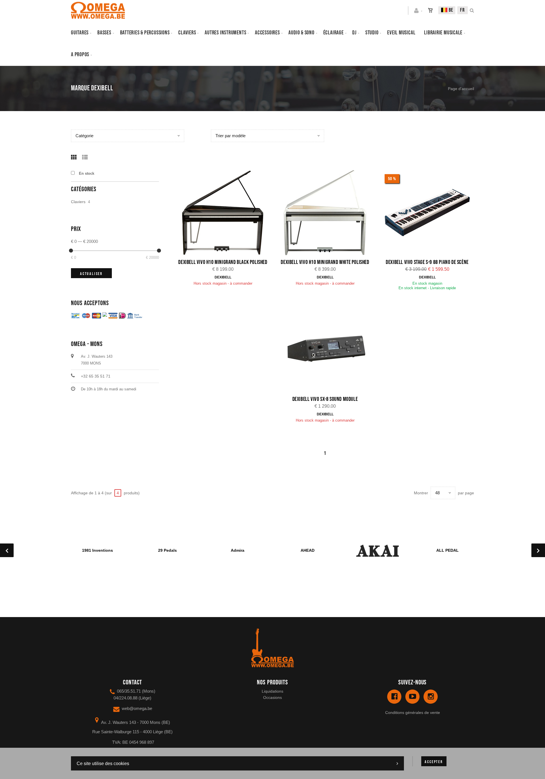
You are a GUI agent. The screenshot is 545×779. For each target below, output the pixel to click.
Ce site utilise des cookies (103, 763)
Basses (104, 32)
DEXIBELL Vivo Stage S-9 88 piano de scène (427, 262)
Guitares (80, 32)
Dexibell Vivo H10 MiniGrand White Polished (325, 262)
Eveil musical (401, 32)
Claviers (187, 32)
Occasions (272, 697)
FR (462, 10)
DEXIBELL (223, 277)
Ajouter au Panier (225, 213)
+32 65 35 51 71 (95, 376)
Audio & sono (301, 32)
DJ (354, 32)
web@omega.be (137, 708)
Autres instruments (225, 32)
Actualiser (91, 273)
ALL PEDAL (447, 550)
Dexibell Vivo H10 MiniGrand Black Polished (222, 262)
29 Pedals (167, 550)
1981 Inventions (97, 550)
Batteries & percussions (145, 32)
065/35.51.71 (129, 691)
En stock (86, 173)
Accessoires (267, 32)
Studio (372, 32)
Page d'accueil (461, 88)
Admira (237, 550)
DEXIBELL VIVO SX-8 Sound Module (325, 399)
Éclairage (333, 32)
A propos (80, 54)
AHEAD (308, 550)
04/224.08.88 (125, 697)
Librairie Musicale (443, 32)
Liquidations (272, 691)
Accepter (434, 761)
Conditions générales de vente (412, 712)
